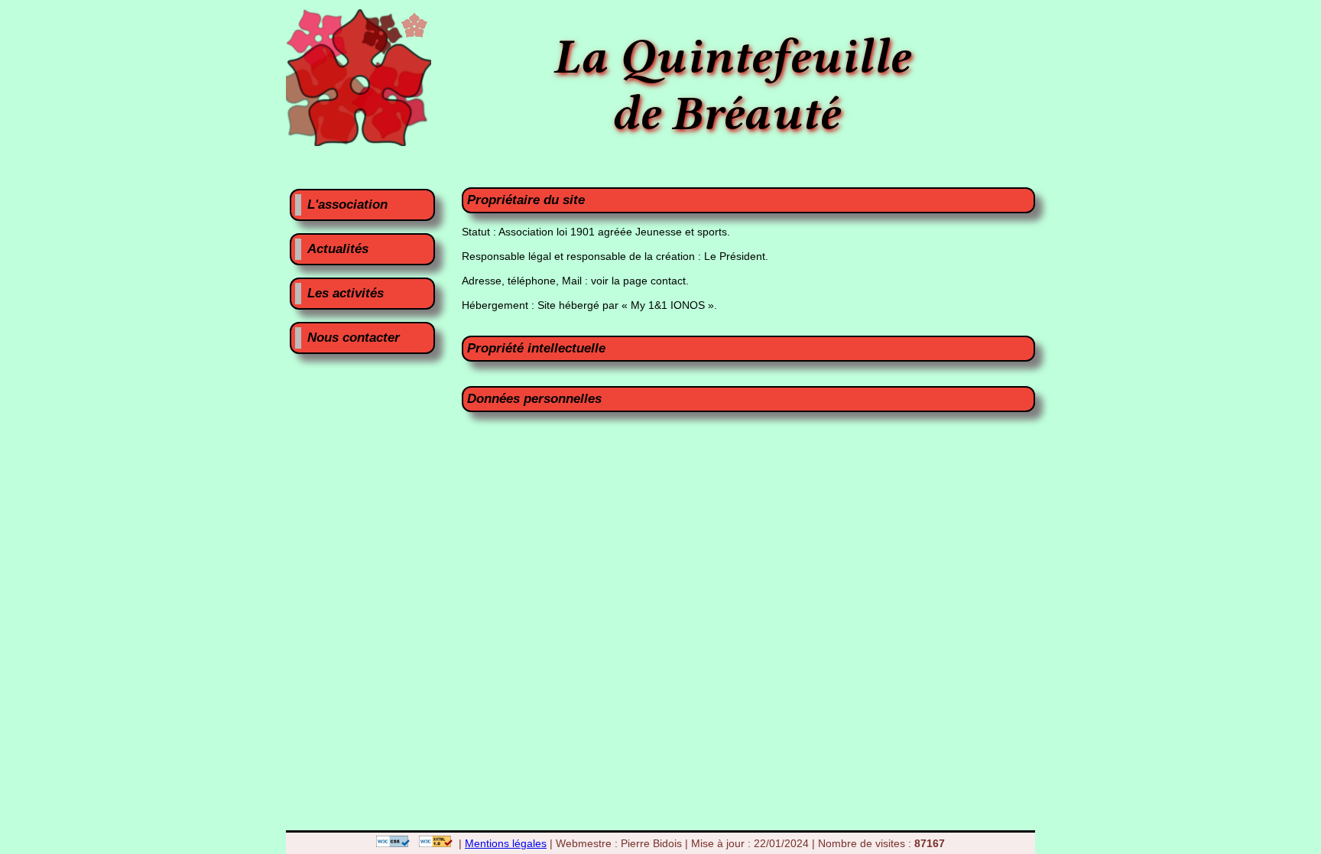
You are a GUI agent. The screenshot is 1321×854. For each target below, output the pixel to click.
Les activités (345, 293)
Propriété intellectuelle (536, 348)
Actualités (337, 249)
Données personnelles (534, 398)
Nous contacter (353, 337)
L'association (347, 204)
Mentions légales (506, 843)
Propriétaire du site (526, 200)
